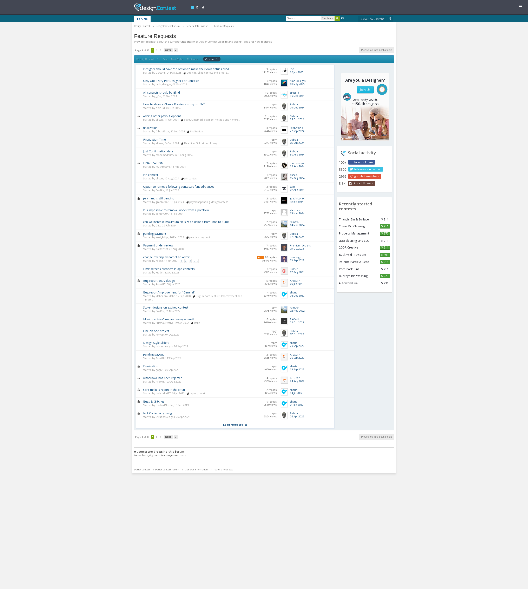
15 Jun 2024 (296, 201)
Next (168, 50)
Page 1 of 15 (142, 50)
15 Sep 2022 (297, 369)
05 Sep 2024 (297, 143)
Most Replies (177, 59)
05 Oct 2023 (297, 248)
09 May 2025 (297, 84)
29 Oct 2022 (297, 322)
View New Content (372, 19)
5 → (196, 260)
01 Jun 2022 (296, 404)
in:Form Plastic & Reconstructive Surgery (354, 262)
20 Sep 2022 (297, 357)
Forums (142, 19)
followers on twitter (367, 169)
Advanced (342, 18)
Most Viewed (193, 59)
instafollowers (363, 183)
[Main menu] (522, 6)
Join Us (365, 89)
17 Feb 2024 (297, 237)
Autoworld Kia (348, 283)
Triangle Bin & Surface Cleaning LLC (354, 219)
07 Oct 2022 (297, 334)
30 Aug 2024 (297, 154)
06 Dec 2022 (297, 295)
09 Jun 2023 (296, 284)
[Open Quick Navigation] (390, 19)
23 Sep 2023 (297, 260)
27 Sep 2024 (297, 131)
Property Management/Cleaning (354, 233)
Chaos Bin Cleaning (352, 226)
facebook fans (363, 162)
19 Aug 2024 (297, 166)
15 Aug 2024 (297, 178)
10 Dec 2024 (297, 96)
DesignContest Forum (167, 469)
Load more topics (235, 424)
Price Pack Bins (349, 269)
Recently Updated (145, 59)
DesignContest (155, 7)
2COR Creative (348, 247)
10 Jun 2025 (296, 72)
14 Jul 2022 (296, 393)
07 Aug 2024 (297, 190)
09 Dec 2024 (297, 107)
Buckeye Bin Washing (353, 276)
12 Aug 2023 (297, 272)
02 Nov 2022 (297, 310)
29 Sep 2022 (297, 346)
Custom (210, 59)
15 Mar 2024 (297, 213)
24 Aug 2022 (297, 381)
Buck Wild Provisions (353, 255)
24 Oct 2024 (297, 119)
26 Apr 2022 (297, 416)
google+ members (366, 176)
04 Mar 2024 (297, 225)
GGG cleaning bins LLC (354, 241)
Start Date (162, 59)
